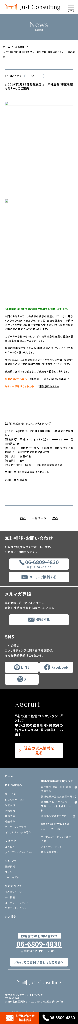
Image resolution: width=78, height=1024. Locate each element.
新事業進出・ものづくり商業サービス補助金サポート (56, 806)
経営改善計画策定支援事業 (56, 796)
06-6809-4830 (39, 944)
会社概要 (10, 897)
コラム (8, 872)
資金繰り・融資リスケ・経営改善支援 (56, 789)
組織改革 (10, 821)
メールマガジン (13, 877)
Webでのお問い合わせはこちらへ (40, 962)
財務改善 (10, 810)
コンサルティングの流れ (18, 832)
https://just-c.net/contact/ (50, 378)
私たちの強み (13, 785)
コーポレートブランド (17, 902)
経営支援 (10, 805)
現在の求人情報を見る (39, 750)
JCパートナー (48, 828)
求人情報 (11, 917)
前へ (23, 518)
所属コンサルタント (15, 908)
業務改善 (10, 816)
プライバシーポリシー (53, 846)
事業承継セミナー (49, 386)
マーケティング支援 (15, 827)
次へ (55, 518)
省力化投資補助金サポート (56, 815)
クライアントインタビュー (19, 852)
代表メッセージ (13, 891)
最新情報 (10, 866)
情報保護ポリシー (51, 852)
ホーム (9, 776)
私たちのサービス (15, 799)
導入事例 (10, 846)
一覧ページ (39, 518)
